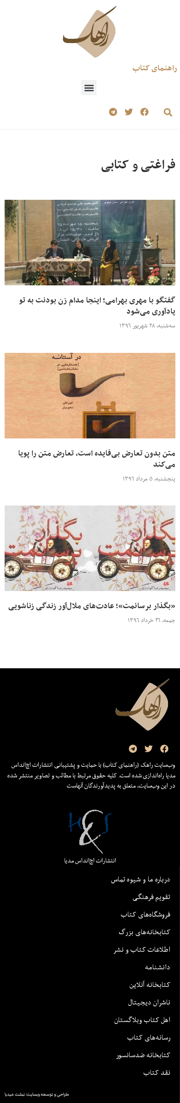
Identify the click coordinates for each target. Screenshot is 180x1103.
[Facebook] (144, 112)
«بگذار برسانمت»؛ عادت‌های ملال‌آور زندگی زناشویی (91, 605)
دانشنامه (157, 967)
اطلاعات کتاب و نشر (141, 949)
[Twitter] (128, 112)
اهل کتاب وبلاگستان (142, 1020)
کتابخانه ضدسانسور (143, 1055)
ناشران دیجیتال (149, 1002)
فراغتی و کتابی (138, 164)
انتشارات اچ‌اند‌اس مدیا (90, 860)
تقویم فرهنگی (151, 897)
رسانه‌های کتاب (148, 1037)
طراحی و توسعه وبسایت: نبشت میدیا (37, 1094)
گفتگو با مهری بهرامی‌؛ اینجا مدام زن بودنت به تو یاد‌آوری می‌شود (97, 306)
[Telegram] (113, 112)
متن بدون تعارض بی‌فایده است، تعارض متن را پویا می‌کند (96, 459)
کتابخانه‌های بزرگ (144, 932)
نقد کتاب (157, 1072)
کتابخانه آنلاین (150, 985)
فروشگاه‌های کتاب (145, 914)
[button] (88, 87)
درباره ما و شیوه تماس (140, 879)
